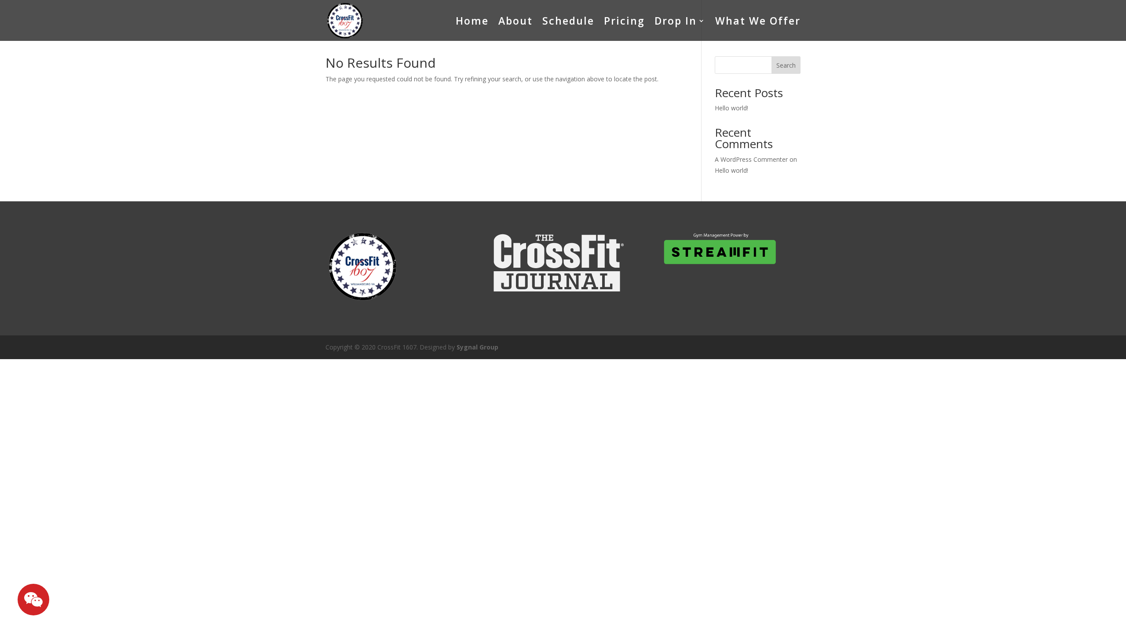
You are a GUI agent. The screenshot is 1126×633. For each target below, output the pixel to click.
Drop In (675, 21)
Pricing (624, 21)
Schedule (568, 21)
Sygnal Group (477, 347)
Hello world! (731, 108)
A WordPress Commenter (751, 159)
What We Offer (758, 21)
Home (472, 21)
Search (786, 65)
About (515, 21)
